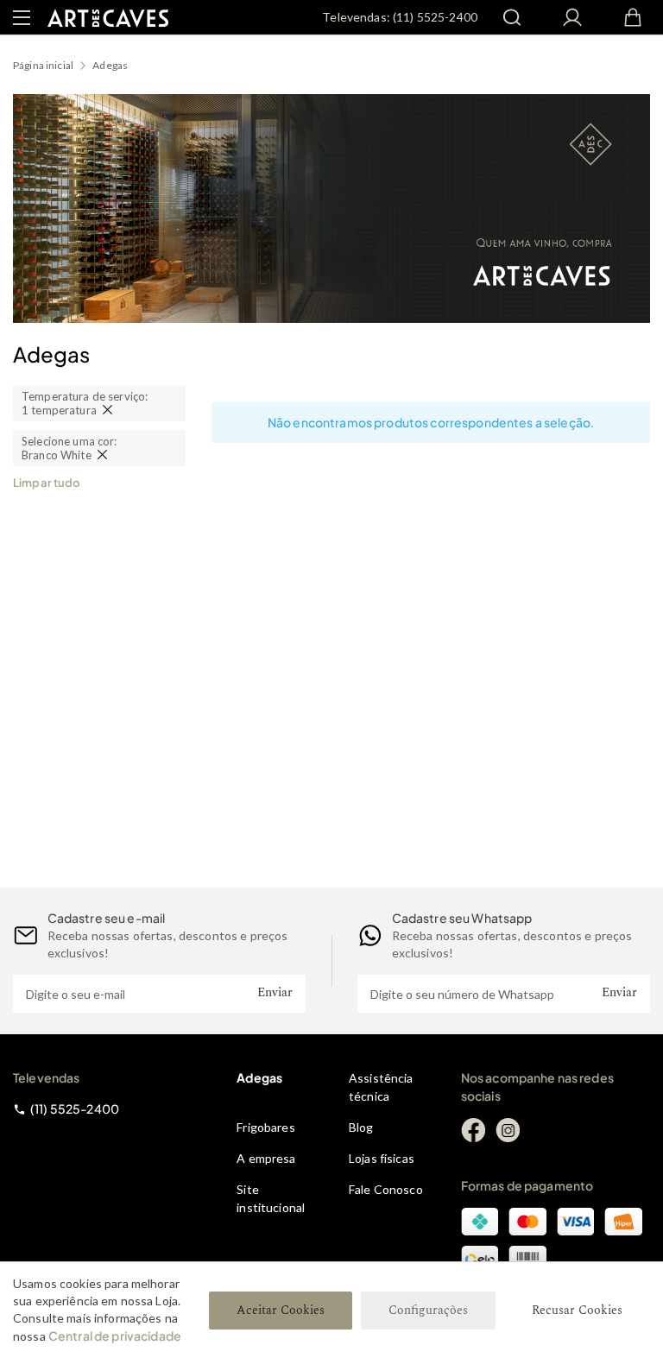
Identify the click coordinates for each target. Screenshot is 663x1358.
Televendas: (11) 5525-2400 (399, 16)
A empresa (266, 1158)
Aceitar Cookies (281, 1310)
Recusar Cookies (577, 1310)
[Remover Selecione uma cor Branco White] (102, 454)
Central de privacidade (114, 1335)
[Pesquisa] (512, 17)
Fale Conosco (386, 1189)
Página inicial (43, 65)
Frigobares (265, 1127)
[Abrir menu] (21, 17)
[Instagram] (508, 1130)
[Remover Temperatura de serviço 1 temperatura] (107, 409)
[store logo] (107, 18)
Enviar (275, 992)
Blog (361, 1127)
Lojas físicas (381, 1158)
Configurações (428, 1310)
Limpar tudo (46, 483)
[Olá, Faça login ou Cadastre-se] (572, 17)
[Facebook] (473, 1130)
